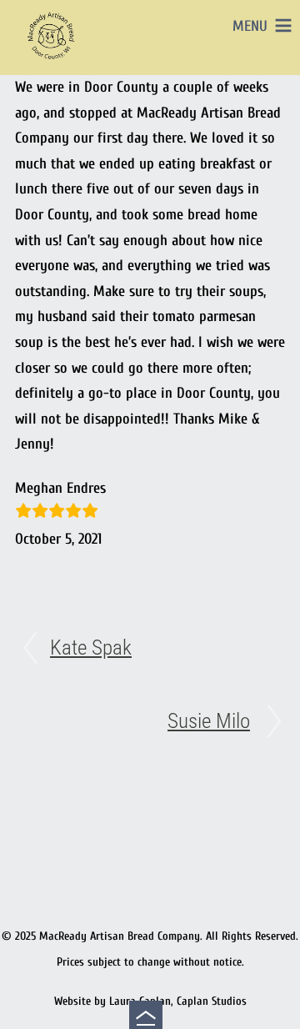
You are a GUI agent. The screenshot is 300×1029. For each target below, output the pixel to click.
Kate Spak (91, 647)
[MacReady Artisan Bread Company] (53, 62)
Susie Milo (209, 721)
